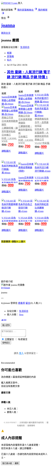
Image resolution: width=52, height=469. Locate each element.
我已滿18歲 (7, 463)
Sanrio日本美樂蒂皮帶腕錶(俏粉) (26, 181)
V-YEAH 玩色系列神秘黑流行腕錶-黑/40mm (10, 182)
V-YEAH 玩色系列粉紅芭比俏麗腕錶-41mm (42, 221)
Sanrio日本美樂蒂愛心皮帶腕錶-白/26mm (9, 100)
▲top (3, 319)
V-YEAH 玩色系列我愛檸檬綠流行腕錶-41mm (10, 221)
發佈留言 (6, 343)
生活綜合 (24, 47)
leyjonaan (5, 287)
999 (44, 146)
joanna (8, 25)
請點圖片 (6, 151)
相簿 (9, 53)
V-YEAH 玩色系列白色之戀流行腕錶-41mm (26, 221)
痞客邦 (21, 303)
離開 (16, 463)
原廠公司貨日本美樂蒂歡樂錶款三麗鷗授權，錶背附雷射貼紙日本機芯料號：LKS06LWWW (26, 129)
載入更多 (6, 325)
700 (11, 144)
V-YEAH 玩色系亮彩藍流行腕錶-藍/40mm (42, 98)
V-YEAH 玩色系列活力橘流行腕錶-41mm (42, 181)
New (21, 314)
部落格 (10, 56)
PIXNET (13, 422)
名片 (9, 60)
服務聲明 (31, 425)
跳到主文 (5, 33)
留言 (28, 303)
